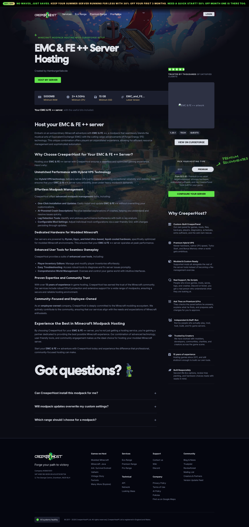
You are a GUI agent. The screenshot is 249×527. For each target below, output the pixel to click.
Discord (156, 468)
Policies (156, 495)
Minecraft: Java (98, 464)
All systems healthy (49, 519)
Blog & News (190, 460)
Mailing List (189, 472)
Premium (203, 169)
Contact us (158, 460)
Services (66, 14)
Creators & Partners (193, 476)
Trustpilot (188, 464)
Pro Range (115, 14)
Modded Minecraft (100, 460)
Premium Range (98, 14)
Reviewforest (190, 468)
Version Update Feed (193, 480)
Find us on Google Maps (164, 499)
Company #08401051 (43, 471)
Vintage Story (97, 476)
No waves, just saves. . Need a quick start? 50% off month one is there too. (125, 3)
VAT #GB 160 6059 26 (43, 474)
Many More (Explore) (101, 484)
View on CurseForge (191, 142)
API (123, 483)
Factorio (95, 480)
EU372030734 (60, 474)
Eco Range (80, 14)
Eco (180, 169)
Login (209, 14)
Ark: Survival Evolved (101, 468)
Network (126, 487)
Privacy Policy (159, 483)
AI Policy (157, 491)
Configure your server (191, 194)
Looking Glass (128, 491)
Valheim (94, 472)
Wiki (155, 464)
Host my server (47, 80)
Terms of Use (159, 487)
